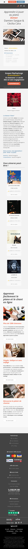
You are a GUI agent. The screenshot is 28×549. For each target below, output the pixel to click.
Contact (14, 533)
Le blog (15, 445)
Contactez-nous (15, 475)
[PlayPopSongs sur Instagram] (18, 523)
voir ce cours (14, 194)
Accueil (7, 529)
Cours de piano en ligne (14, 484)
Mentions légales (14, 504)
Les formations (15, 443)
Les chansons (14, 441)
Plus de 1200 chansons (12, 323)
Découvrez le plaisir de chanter (12, 402)
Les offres (14, 438)
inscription (12, 1)
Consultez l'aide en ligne (15, 477)
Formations (20, 529)
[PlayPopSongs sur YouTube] (15, 523)
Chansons (12, 529)
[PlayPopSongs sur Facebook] (21, 523)
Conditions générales (14, 501)
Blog (21, 531)
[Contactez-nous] (4, 2)
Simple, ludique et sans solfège (12, 361)
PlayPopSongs (4, 6)
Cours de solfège (14, 486)
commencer (14, 83)
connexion (20, 1)
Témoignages (10, 531)
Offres (16, 531)
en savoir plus (9, 339)
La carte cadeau (15, 468)
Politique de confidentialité (14, 506)
